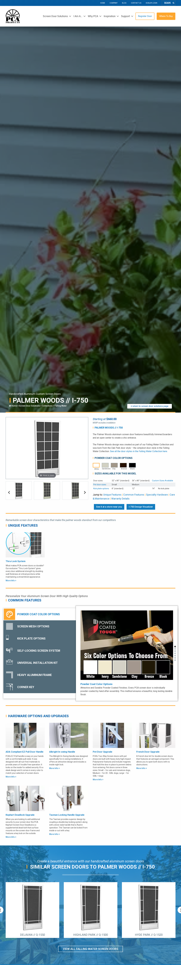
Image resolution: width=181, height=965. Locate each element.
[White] (96, 465)
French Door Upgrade (148, 751)
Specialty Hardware (157, 494)
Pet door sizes (99, 484)
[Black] (132, 465)
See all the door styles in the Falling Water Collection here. (139, 451)
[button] (9, 492)
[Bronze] (123, 465)
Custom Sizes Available (162, 480)
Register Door (145, 16)
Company (114, 3)
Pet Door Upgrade (102, 751)
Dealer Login (151, 3)
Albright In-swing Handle (62, 751)
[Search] (173, 3)
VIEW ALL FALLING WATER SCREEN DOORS (90, 949)
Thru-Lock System (15, 561)
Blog (124, 3)
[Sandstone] (105, 465)
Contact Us (136, 3)
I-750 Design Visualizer (141, 506)
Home (102, 3)
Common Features (133, 494)
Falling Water (61, 406)
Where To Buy (166, 16)
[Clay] (114, 465)
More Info (10, 580)
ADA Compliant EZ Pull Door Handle (24, 751)
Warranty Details (120, 498)
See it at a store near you (109, 506)
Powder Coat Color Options (96, 684)
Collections (47, 406)
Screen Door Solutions (29, 406)
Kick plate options (101, 488)
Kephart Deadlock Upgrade (20, 815)
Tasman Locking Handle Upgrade (66, 815)
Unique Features (112, 494)
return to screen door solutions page (150, 406)
